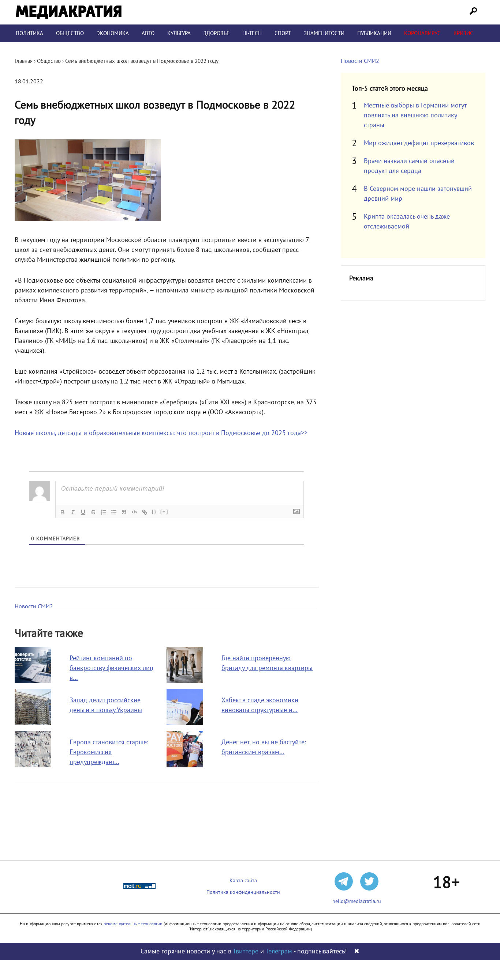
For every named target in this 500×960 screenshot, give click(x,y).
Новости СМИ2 (34, 606)
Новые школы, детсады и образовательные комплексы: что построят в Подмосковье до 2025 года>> (161, 433)
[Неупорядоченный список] (114, 512)
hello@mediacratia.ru (356, 901)
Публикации (374, 33)
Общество (70, 33)
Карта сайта (243, 880)
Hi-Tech (252, 33)
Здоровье (217, 33)
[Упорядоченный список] (103, 512)
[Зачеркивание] (93, 512)
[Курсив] (73, 512)
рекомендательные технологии (133, 923)
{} (154, 511)
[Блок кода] (134, 512)
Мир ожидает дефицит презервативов (419, 143)
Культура (179, 33)
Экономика (113, 33)
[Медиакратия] (69, 12)
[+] (164, 511)
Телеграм (278, 951)
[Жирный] (62, 512)
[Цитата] (124, 512)
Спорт (283, 33)
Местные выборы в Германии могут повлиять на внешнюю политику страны (415, 115)
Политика (29, 33)
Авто (148, 33)
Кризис (463, 33)
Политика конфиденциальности (243, 892)
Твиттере (245, 951)
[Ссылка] (144, 512)
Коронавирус (422, 33)
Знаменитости (324, 33)
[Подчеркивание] (83, 512)
